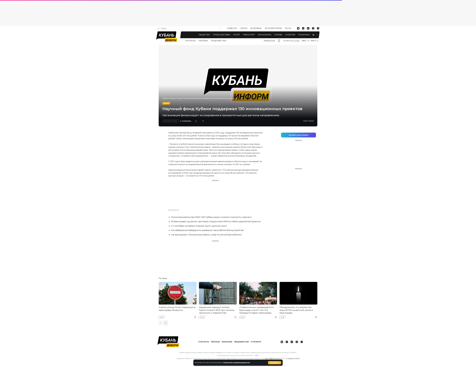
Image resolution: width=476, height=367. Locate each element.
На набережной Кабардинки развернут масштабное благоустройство (207, 230)
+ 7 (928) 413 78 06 (292, 358)
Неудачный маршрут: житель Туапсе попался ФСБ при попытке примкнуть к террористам (216, 310)
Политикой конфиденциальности (236, 362)
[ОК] (313, 28)
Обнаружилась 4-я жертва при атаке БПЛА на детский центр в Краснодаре (296, 310)
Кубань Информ (169, 98)
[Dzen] (308, 28)
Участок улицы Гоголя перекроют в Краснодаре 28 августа (177, 308)
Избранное (269, 40)
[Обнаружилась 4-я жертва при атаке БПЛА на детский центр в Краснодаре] (298, 293)
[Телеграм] (318, 28)
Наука (179, 98)
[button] (274, 362)
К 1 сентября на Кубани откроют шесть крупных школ (199, 226)
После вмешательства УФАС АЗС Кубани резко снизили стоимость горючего (211, 217)
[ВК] (303, 28)
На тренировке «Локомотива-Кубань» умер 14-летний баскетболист (206, 235)
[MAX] (298, 28)
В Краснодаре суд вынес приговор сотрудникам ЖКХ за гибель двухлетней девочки (216, 221)
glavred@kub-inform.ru (273, 358)
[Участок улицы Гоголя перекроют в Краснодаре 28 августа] (177, 293)
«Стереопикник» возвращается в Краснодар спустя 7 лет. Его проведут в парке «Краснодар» (256, 310)
